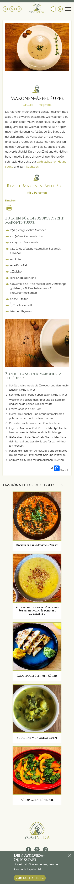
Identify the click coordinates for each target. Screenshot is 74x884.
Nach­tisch (32, 166)
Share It (64, 470)
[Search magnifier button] (60, 9)
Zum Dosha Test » (30, 878)
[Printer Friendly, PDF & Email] (9, 206)
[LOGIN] (53, 9)
